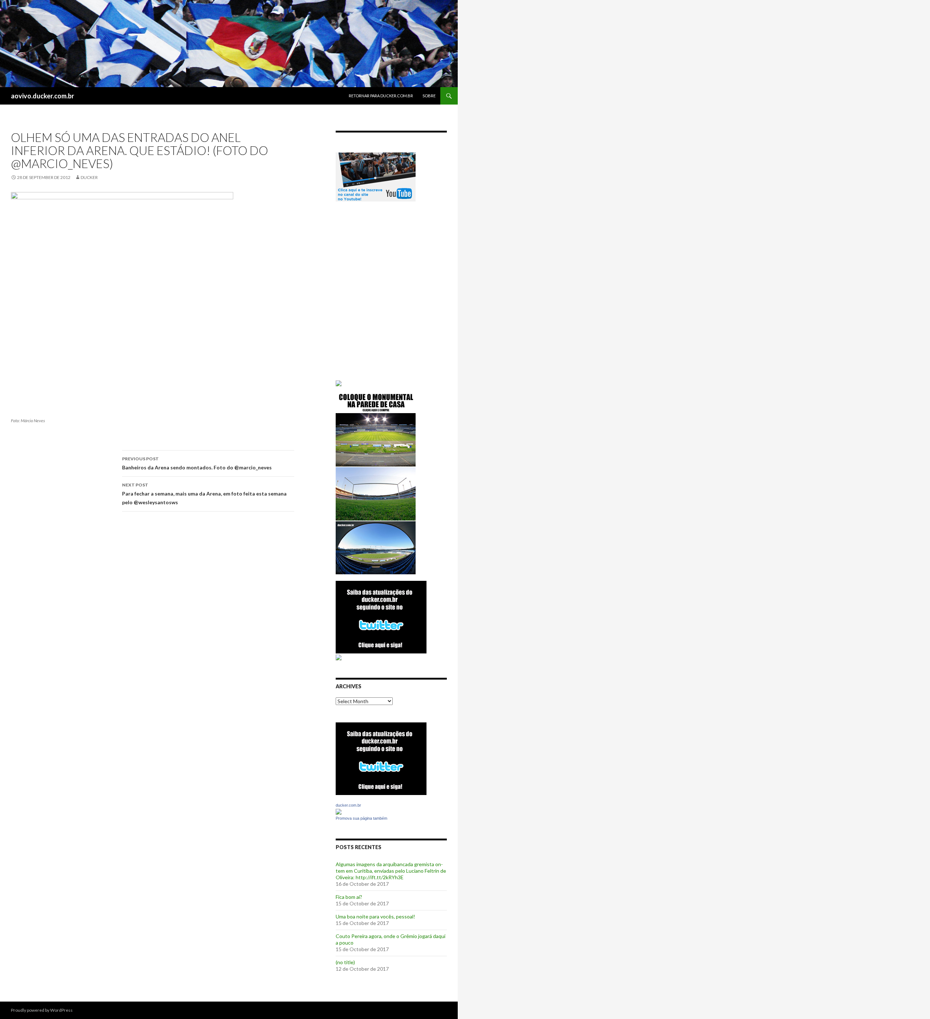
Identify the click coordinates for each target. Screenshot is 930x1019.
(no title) (345, 962)
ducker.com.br (348, 805)
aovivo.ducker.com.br (42, 96)
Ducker (89, 177)
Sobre (429, 95)
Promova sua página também (361, 818)
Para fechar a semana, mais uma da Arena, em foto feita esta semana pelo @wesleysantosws (204, 493)
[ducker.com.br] (338, 811)
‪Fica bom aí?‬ (349, 897)
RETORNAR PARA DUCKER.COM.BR (381, 95)
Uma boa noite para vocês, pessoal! (375, 916)
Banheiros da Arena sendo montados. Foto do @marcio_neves (197, 463)
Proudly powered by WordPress (42, 1010)
